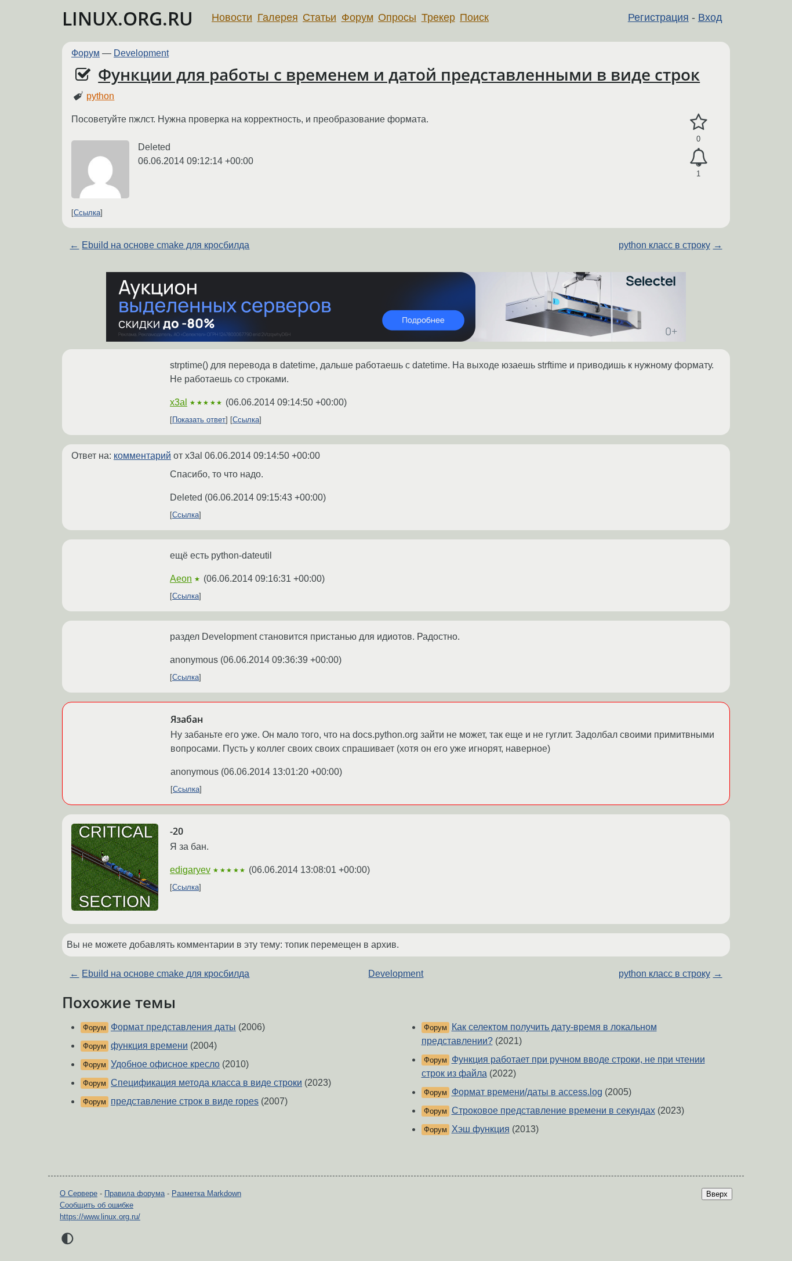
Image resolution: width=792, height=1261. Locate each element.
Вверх (717, 1194)
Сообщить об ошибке (96, 1205)
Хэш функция (481, 1129)
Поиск (474, 17)
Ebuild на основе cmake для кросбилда (165, 245)
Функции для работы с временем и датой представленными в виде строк (399, 74)
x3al (178, 402)
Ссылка (87, 212)
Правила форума (134, 1193)
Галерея (277, 17)
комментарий (142, 456)
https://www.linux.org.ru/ (100, 1216)
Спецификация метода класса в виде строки (206, 1083)
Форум (357, 17)
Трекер (438, 17)
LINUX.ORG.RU (127, 18)
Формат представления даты (173, 1027)
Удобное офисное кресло (165, 1064)
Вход (710, 17)
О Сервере (78, 1193)
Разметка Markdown (206, 1193)
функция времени (149, 1045)
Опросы (397, 17)
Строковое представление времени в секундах (553, 1110)
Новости (232, 17)
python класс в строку (664, 245)
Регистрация (658, 17)
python (100, 96)
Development (141, 53)
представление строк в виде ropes (185, 1101)
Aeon (181, 579)
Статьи (319, 17)
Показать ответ (199, 419)
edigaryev (190, 870)
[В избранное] (698, 122)
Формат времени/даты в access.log (527, 1092)
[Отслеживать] (698, 157)
